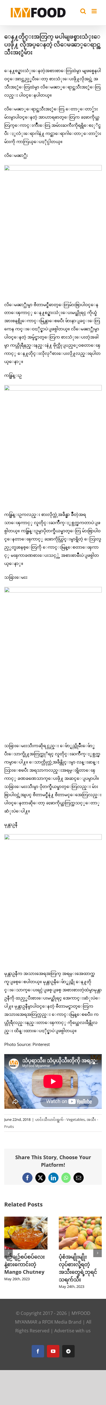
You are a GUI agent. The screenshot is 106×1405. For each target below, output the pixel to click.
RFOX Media (54, 1322)
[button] (8, 1253)
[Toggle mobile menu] (95, 11)
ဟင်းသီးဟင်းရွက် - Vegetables (60, 1119)
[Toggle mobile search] (83, 11)
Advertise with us (72, 1331)
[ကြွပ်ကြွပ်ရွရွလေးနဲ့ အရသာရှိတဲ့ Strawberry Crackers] (38, 1219)
